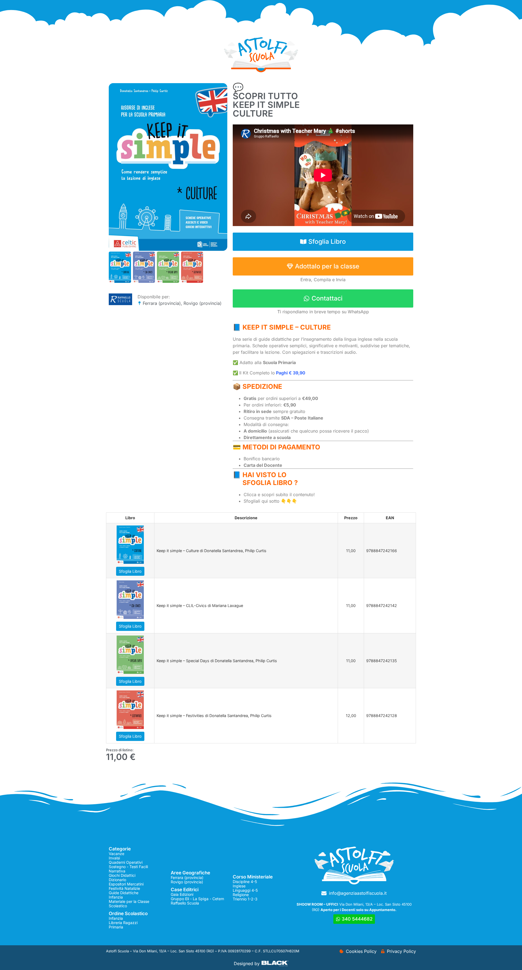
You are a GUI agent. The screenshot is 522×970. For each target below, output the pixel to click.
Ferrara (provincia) (162, 303)
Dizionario (117, 879)
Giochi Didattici (122, 875)
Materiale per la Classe (129, 901)
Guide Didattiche (123, 892)
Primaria (116, 927)
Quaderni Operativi (125, 862)
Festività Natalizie (124, 888)
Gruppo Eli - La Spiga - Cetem (197, 898)
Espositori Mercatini (126, 884)
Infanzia (116, 897)
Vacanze (116, 853)
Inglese (239, 886)
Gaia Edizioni (182, 894)
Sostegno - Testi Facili (128, 866)
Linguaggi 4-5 (245, 890)
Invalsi (114, 858)
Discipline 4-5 (245, 881)
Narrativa (117, 871)
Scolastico (118, 905)
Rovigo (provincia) (203, 303)
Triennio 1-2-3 (245, 899)
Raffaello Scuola (185, 903)
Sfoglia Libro (130, 571)
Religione (241, 894)
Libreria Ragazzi (123, 922)
